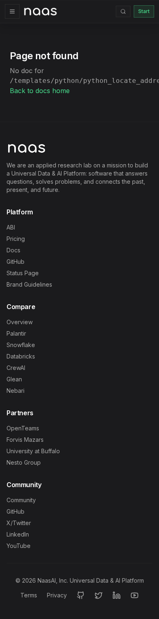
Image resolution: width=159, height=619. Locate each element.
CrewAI (16, 367)
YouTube (19, 545)
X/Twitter (19, 522)
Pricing (16, 238)
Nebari (15, 390)
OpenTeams (23, 428)
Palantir (16, 333)
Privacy (57, 595)
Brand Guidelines (29, 284)
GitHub (15, 261)
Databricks (21, 356)
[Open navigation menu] (12, 11)
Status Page (23, 272)
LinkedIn (18, 534)
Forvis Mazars (25, 439)
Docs (13, 250)
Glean (14, 379)
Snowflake (21, 344)
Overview (20, 321)
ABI (11, 227)
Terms (28, 595)
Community (21, 500)
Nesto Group (24, 462)
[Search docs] (123, 11)
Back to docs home (40, 91)
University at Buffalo (33, 451)
